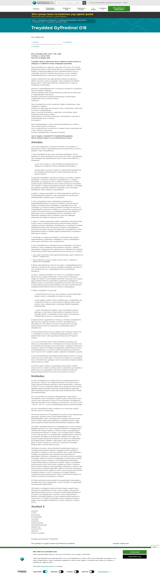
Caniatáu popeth (135, 552)
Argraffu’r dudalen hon (121, 543)
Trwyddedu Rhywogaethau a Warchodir (72, 20)
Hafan (34, 20)
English (125, 2)
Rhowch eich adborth (67, 543)
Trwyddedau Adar (38, 22)
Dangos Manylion (103, 572)
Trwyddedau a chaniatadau (47, 20)
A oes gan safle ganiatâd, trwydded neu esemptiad (105, 2)
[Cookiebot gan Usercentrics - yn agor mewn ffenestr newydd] (22, 571)
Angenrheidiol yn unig (134, 556)
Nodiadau (36, 46)
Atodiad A (68, 42)
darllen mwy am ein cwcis (45, 566)
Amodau (35, 42)
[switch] (61, 571)
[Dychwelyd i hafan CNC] (43, 2)
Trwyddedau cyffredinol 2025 (56, 22)
